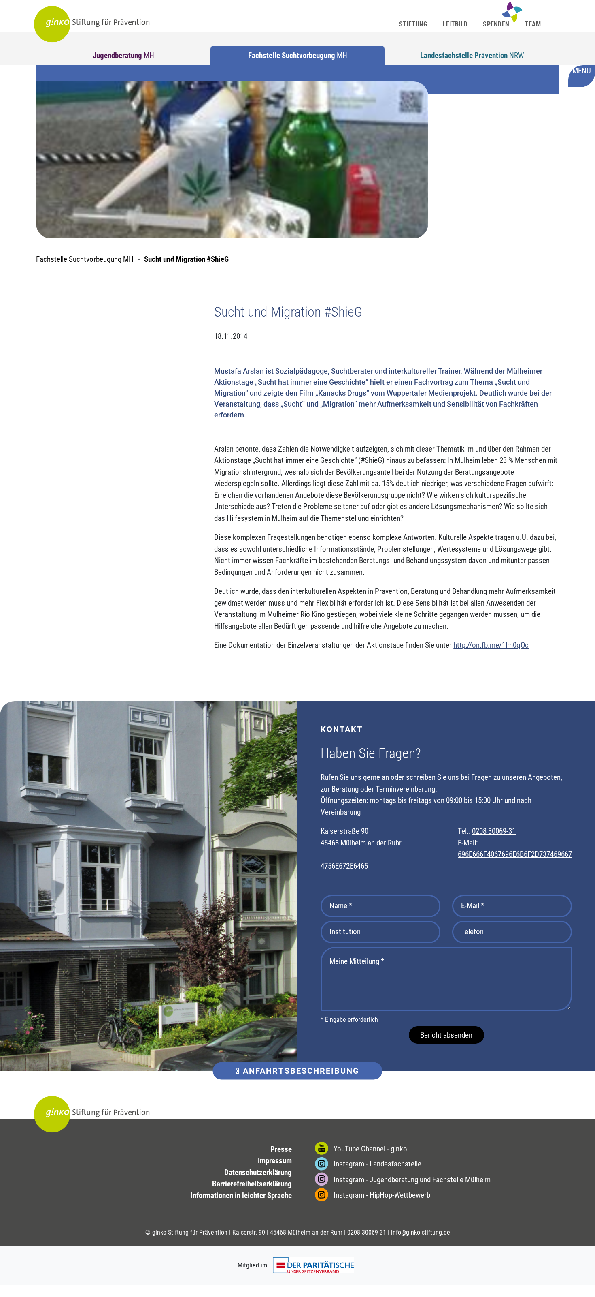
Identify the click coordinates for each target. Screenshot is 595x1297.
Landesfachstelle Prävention (472, 55)
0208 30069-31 (494, 831)
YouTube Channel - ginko (369, 1149)
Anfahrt (299, 1071)
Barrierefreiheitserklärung (252, 1183)
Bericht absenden (446, 1035)
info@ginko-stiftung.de (420, 1232)
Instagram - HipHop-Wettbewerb (381, 1195)
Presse (281, 1149)
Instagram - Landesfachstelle (376, 1164)
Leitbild (455, 24)
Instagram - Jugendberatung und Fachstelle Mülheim (411, 1179)
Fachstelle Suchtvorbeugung (297, 55)
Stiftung (413, 24)
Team (533, 24)
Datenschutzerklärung (258, 1172)
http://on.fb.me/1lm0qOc (491, 645)
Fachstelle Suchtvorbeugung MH (85, 259)
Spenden (496, 24)
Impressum (275, 1160)
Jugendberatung (123, 55)
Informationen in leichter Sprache (241, 1195)
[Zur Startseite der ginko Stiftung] (92, 24)
